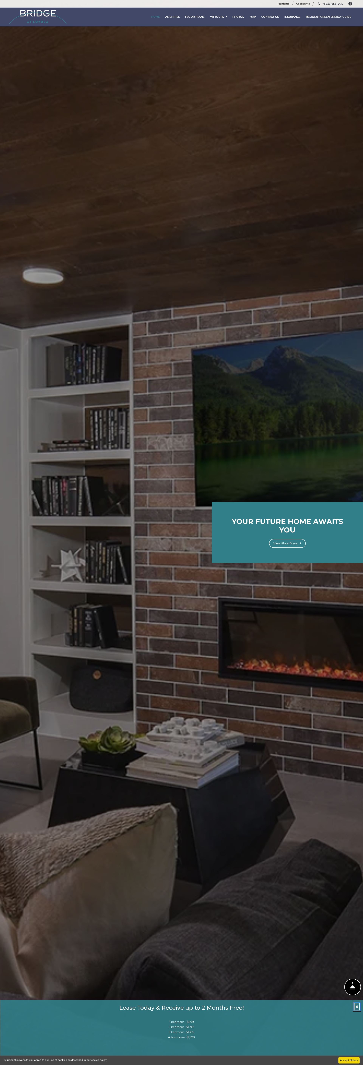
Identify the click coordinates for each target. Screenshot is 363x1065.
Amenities (172, 17)
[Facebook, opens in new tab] (350, 4)
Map (253, 17)
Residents (285, 3)
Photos (238, 17)
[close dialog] (357, 1007)
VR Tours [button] (217, 17)
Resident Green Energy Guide (328, 17)
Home (155, 17)
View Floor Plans (285, 543)
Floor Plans (195, 17)
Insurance (292, 17)
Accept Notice (349, 1060)
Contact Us (270, 17)
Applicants (304, 3)
